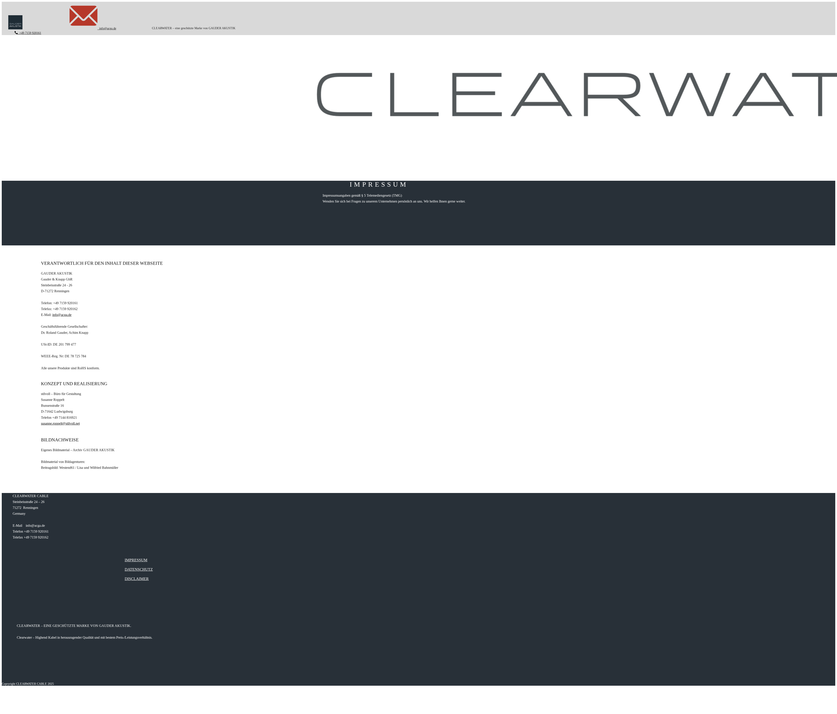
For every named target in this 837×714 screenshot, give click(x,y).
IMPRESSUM (136, 560)
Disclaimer (137, 579)
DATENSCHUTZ (139, 569)
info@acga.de (106, 28)
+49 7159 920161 (29, 33)
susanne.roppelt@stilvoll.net (60, 423)
